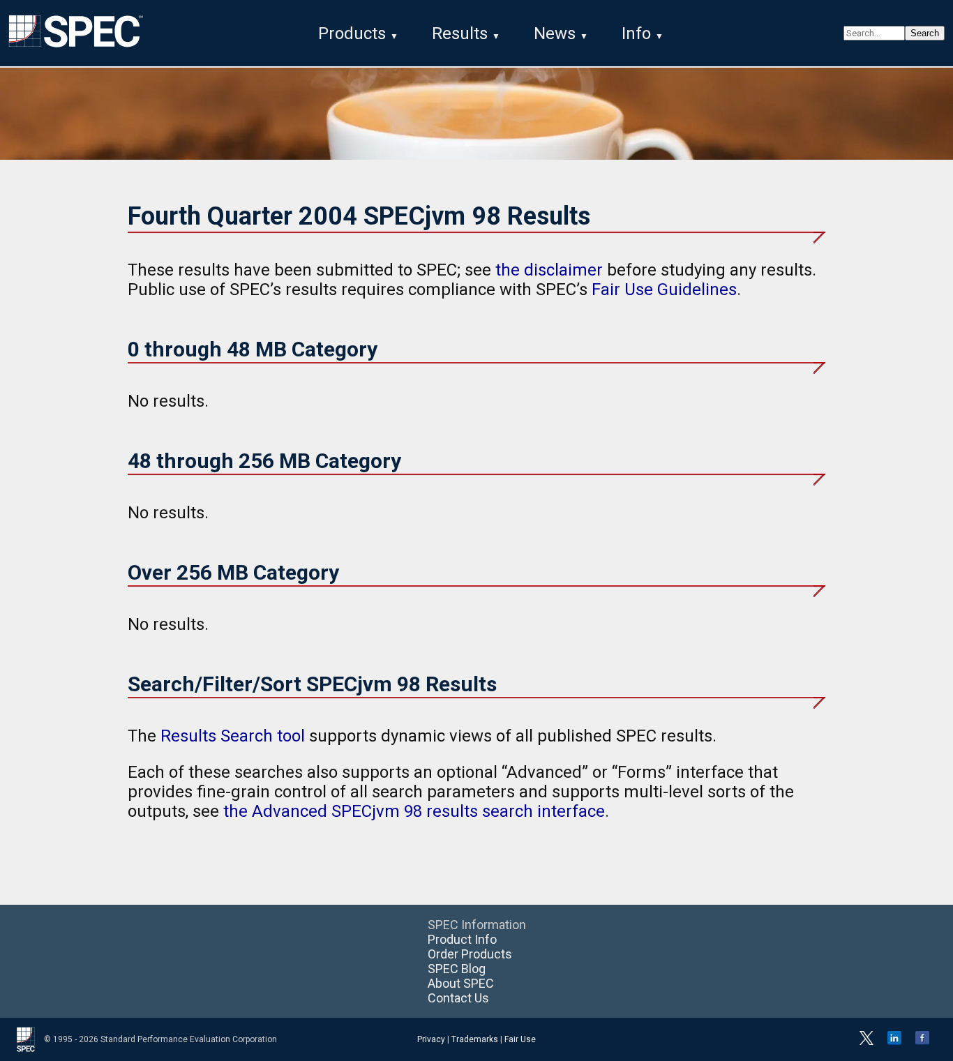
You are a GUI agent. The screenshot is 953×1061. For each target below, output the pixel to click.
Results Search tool (232, 736)
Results (460, 33)
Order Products (470, 954)
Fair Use (520, 1039)
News (555, 33)
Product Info (462, 939)
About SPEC (461, 983)
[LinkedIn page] (894, 1042)
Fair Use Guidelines (664, 289)
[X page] (866, 1042)
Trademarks (474, 1039)
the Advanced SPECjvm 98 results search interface (414, 811)
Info (636, 33)
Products (352, 33)
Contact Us (458, 998)
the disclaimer (549, 270)
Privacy (431, 1039)
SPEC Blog (457, 968)
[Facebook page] (922, 1042)
